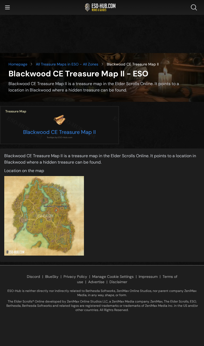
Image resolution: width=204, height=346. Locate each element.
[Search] (195, 7)
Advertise (96, 281)
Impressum (148, 276)
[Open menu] (7, 7)
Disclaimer (118, 281)
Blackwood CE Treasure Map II (59, 132)
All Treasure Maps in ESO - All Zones (67, 64)
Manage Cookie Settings (113, 276)
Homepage (17, 64)
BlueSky (51, 276)
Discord (33, 276)
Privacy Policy (75, 276)
